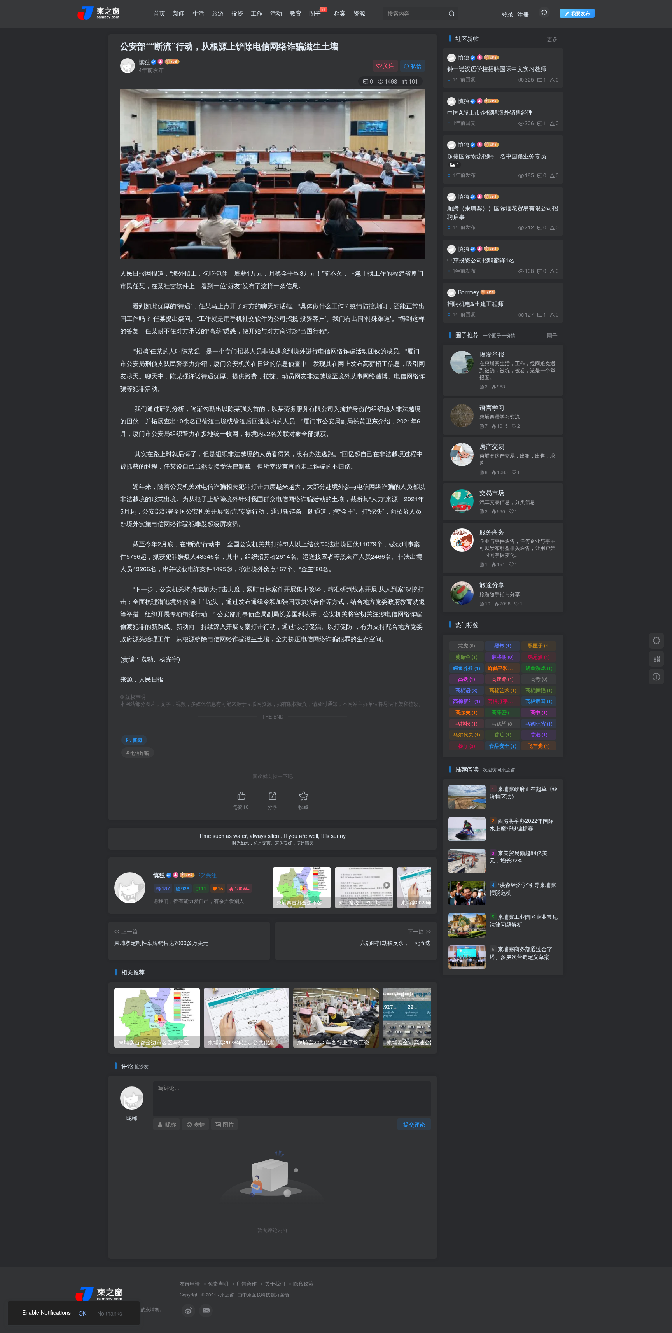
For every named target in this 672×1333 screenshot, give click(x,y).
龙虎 (466, 645)
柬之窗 (227, 1294)
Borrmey (468, 292)
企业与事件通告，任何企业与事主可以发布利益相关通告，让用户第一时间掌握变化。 (517, 547)
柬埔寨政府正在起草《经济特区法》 (524, 792)
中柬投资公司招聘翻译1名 (480, 260)
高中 (539, 712)
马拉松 (466, 723)
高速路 (503, 678)
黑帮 (502, 645)
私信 (416, 66)
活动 (276, 13)
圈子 (317, 11)
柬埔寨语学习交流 (500, 416)
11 (203, 888)
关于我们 (275, 1283)
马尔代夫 (466, 734)
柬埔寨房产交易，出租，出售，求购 (517, 459)
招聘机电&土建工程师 (475, 303)
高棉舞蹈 (539, 690)
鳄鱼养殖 (466, 668)
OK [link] (82, 1313)
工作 (256, 13)
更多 (552, 39)
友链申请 (190, 1283)
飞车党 (539, 745)
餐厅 (466, 745)
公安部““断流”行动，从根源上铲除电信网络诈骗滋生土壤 (229, 46)
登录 (507, 14)
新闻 (179, 13)
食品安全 (502, 745)
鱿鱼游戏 (539, 668)
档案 (340, 13)
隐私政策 (303, 1283)
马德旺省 (539, 723)
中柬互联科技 (256, 1294)
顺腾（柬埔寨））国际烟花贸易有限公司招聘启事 (502, 212)
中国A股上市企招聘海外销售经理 (490, 112)
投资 (237, 13)
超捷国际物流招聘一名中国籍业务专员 (496, 160)
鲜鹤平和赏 (504, 668)
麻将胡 (503, 656)
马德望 (503, 723)
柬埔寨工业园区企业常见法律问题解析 (524, 921)
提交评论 (414, 1124)
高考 (539, 678)
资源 (359, 13)
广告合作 (246, 1283)
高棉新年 (466, 701)
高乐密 (503, 712)
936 (185, 888)
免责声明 (218, 1283)
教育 (295, 13)
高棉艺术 (502, 690)
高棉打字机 (504, 701)
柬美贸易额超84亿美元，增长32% (519, 856)
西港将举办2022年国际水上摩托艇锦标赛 (522, 824)
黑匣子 (539, 645)
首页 (159, 13)
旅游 (218, 13)
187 (166, 888)
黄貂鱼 (466, 656)
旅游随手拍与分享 (500, 594)
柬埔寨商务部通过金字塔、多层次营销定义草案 (521, 952)
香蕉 (502, 734)
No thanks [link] (109, 1313)
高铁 (466, 678)
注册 (523, 14)
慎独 (144, 62)
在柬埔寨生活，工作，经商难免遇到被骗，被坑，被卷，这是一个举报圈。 (517, 370)
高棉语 (466, 690)
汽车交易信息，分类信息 (507, 502)
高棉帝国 (539, 701)
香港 (539, 734)
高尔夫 (466, 712)
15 (220, 888)
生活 (198, 13)
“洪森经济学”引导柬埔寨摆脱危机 (523, 888)
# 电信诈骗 (137, 752)
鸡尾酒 (539, 656)
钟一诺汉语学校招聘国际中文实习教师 (496, 69)
